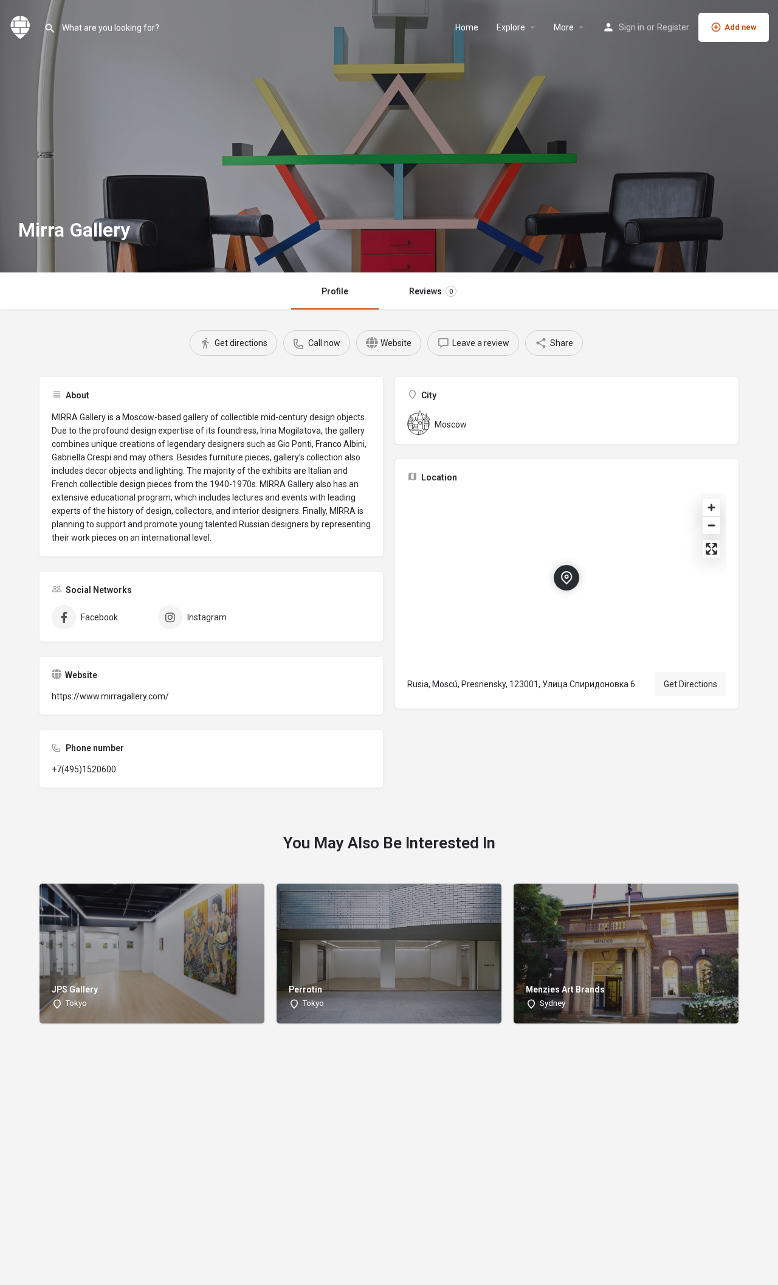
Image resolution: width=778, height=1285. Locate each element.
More (564, 27)
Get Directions (690, 684)
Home (466, 27)
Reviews (431, 291)
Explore (511, 27)
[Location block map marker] (566, 578)
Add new (741, 27)
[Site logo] (22, 26)
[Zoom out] (711, 525)
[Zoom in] (711, 507)
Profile (335, 291)
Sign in (631, 27)
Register (673, 27)
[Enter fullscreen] (711, 549)
